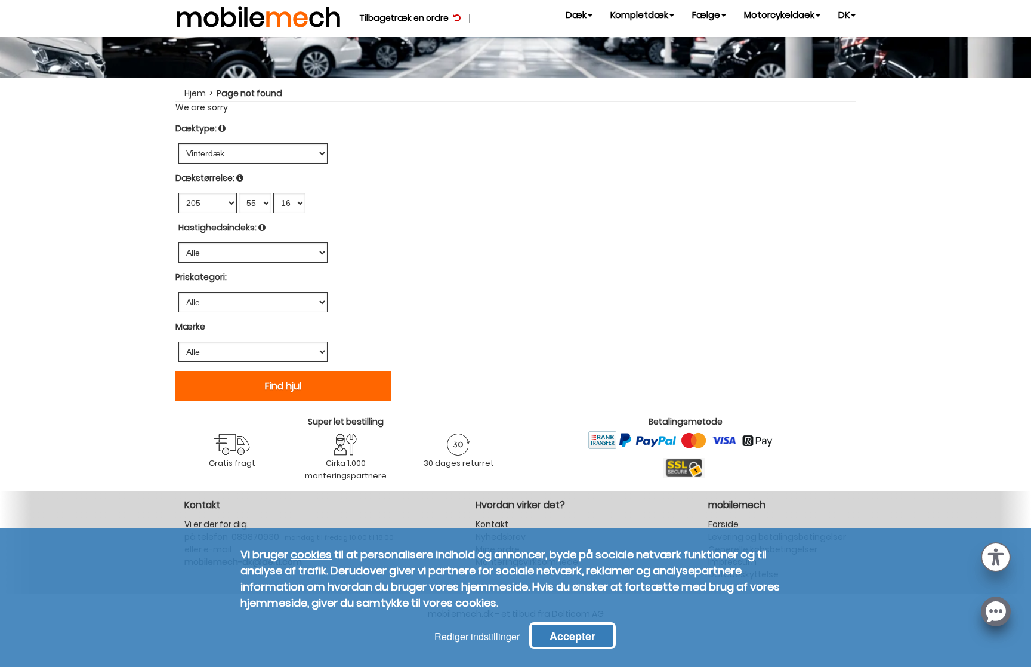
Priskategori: (201, 277)
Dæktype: (196, 128)
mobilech (258, 15)
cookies (311, 554)
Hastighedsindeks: (217, 227)
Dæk (576, 14)
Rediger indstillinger (477, 636)
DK (844, 14)
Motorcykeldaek (779, 14)
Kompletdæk (639, 14)
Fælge (706, 14)
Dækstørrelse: (204, 178)
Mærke (190, 327)
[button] (996, 556)
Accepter (572, 636)
